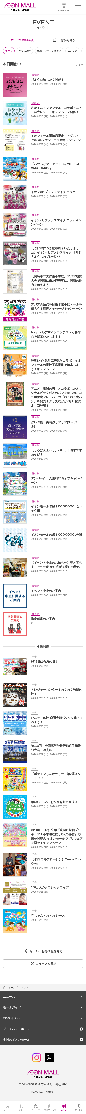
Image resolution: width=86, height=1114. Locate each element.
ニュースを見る (46, 963)
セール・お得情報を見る (46, 951)
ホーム (12, 987)
